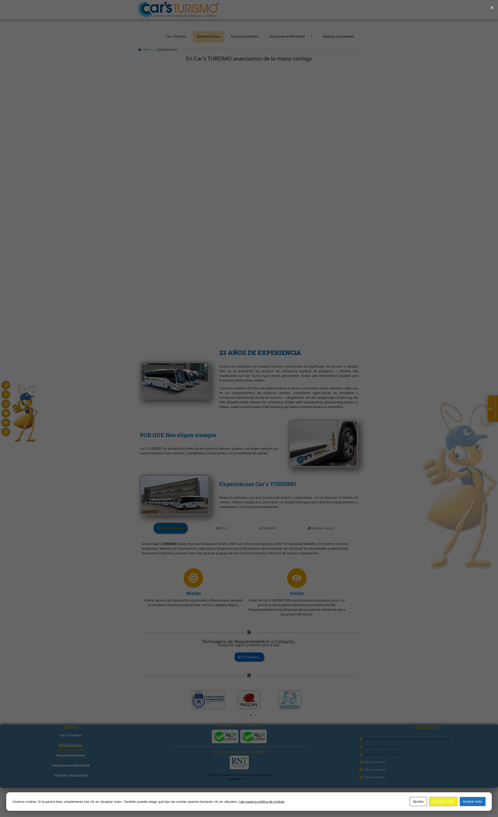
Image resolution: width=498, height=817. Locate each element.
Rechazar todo (443, 801)
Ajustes (418, 801)
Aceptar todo (472, 801)
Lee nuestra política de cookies (262, 801)
